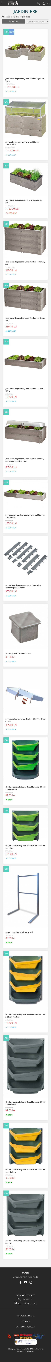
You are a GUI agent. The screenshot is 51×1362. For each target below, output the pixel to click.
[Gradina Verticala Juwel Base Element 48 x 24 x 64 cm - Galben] (25, 980)
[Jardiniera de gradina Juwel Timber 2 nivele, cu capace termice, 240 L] (25, 431)
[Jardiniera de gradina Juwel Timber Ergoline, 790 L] (25, 51)
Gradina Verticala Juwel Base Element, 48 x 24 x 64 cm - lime (25, 788)
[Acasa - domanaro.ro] (14, 3)
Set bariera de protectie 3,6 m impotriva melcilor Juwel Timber (23, 586)
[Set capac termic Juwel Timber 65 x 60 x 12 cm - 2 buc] (25, 691)
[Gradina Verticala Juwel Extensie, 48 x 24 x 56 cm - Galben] (25, 1144)
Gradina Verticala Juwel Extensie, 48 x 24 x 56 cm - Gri (25, 1242)
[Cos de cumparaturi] (44, 3)
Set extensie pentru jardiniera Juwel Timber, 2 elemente (25, 516)
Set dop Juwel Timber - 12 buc (18, 653)
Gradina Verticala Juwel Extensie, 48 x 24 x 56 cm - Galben (25, 1170)
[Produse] (3, 4)
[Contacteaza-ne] (38, 3)
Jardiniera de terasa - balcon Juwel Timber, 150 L (24, 201)
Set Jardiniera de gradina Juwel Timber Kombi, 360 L (22, 143)
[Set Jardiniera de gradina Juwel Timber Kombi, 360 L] (25, 118)
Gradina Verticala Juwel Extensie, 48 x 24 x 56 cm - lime (25, 846)
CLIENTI (24, 1321)
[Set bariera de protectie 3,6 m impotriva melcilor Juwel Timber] (25, 558)
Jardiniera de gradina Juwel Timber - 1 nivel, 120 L (24, 389)
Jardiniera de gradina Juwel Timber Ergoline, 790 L (24, 79)
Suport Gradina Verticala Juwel (19, 932)
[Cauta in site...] (48, 3)
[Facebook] (20, 1282)
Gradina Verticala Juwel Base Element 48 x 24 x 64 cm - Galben (25, 1015)
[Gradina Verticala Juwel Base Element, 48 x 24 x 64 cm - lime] (25, 759)
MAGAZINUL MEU (24, 1315)
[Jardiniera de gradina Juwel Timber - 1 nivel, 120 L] (25, 361)
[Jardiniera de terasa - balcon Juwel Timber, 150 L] (25, 179)
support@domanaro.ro (27, 1303)
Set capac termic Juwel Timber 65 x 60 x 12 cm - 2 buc (25, 720)
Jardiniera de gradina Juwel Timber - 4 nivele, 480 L (25, 263)
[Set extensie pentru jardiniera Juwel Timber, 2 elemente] (25, 495)
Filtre (14, 21)
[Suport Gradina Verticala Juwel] (25, 896)
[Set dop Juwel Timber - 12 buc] (25, 626)
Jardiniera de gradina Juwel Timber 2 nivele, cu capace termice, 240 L (24, 459)
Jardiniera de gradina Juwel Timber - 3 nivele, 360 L (25, 319)
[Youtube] (25, 1282)
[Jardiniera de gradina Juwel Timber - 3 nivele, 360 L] (25, 298)
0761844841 (27, 1299)
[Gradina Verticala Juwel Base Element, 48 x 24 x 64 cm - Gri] (25, 1066)
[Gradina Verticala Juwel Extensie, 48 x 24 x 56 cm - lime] (25, 824)
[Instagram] (30, 1282)
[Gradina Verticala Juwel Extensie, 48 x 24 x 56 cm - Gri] (25, 1213)
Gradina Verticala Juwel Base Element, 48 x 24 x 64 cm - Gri (25, 1103)
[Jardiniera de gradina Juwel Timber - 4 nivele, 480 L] (25, 239)
